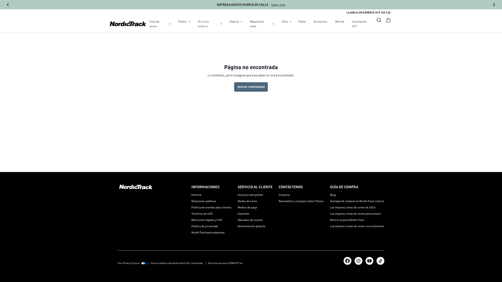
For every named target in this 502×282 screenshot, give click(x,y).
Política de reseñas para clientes (211, 207)
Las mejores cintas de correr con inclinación (357, 226)
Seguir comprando (251, 87)
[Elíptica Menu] (241, 21)
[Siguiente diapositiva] (494, 4)
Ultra (285, 21)
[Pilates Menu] (189, 21)
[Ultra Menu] (290, 21)
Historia (196, 194)
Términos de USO (202, 213)
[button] (379, 20)
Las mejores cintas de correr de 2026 (353, 207)
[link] (128, 23)
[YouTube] (369, 261)
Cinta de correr (154, 24)
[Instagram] (358, 261)
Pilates (182, 21)
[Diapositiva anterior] (8, 4)
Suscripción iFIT (359, 24)
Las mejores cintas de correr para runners (355, 213)
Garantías (243, 213)
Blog (333, 194)
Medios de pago (247, 207)
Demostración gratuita (251, 226)
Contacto (284, 194)
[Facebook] (347, 261)
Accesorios (320, 21)
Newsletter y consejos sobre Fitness (301, 201)
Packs (302, 21)
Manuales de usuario (250, 219)
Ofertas (339, 21)
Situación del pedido (250, 194)
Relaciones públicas (203, 201)
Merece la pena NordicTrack (347, 219)
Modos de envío (247, 201)
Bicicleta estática (203, 24)
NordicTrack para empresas (208, 232)
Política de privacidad (204, 226)
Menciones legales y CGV (206, 219)
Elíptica (234, 21)
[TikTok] (380, 261)
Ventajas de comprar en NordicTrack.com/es (357, 201)
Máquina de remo (257, 24)
